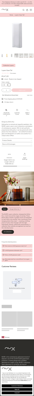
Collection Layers (8, 65)
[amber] (6, 85)
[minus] (3, 90)
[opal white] (3, 85)
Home (11, 15)
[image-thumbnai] (2, 55)
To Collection (8, 232)
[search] (23, 10)
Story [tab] (4, 209)
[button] (22, 90)
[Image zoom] (17, 36)
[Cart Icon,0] (27, 10)
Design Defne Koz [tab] (14, 209)
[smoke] (9, 85)
